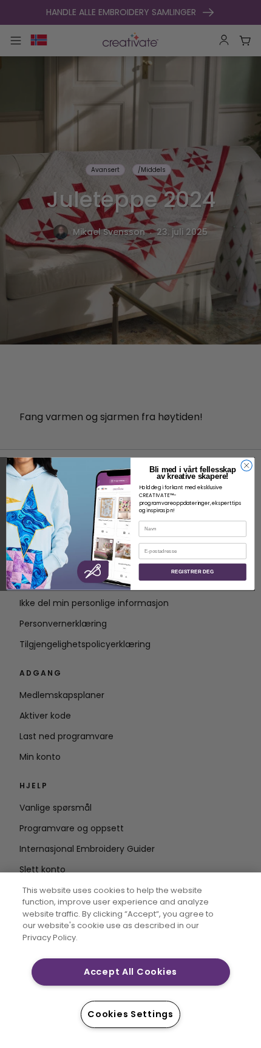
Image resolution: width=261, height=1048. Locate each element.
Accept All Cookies (130, 972)
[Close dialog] (246, 465)
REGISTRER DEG (192, 572)
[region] (130, 960)
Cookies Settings (130, 1014)
